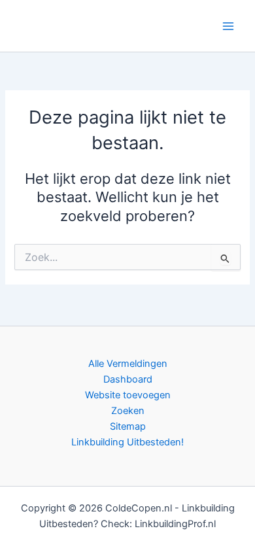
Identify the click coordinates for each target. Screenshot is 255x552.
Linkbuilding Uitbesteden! (127, 442)
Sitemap (128, 426)
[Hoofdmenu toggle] (228, 26)
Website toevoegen (128, 395)
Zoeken (127, 411)
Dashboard (127, 379)
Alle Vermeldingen (127, 364)
